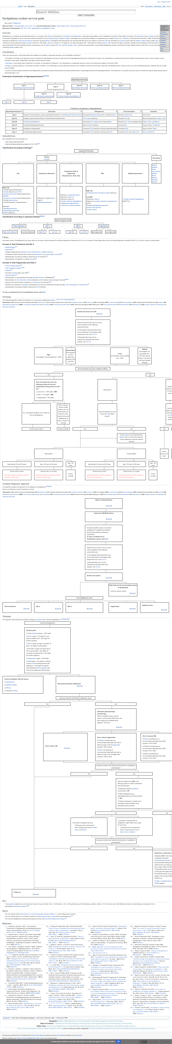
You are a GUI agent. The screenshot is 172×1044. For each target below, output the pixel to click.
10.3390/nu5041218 (104, 930)
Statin (158, 881)
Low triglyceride (111, 232)
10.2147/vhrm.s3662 (161, 971)
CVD (106, 40)
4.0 (9, 954)
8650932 (24, 1001)
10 (44, 216)
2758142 (28, 965)
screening (122, 40)
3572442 (31, 1007)
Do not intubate (100, 302)
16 (21, 265)
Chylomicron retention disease (70, 205)
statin (53, 28)
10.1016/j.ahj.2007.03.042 (100, 961)
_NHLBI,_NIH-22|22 (61, 299)
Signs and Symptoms (94, 1023)
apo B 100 (18, 192)
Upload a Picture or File (97, 1026)
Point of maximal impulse (110, 304)
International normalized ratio (10, 304)
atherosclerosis (42, 916)
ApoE (90, 125)
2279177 (115, 961)
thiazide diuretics (38, 277)
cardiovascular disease (25, 40)
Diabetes (155, 167)
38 (66, 918)
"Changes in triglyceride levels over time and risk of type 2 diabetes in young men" (66, 997)
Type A (7, 102)
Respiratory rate (136, 304)
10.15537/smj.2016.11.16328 (66, 932)
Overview (163, 32)
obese (14, 906)
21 (68, 279)
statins (48, 45)
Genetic (46, 159)
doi (31, 930)
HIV (39, 257)
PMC (24, 965)
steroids (32, 259)
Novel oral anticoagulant (81, 304)
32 (63, 619)
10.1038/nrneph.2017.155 (58, 950)
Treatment (163, 46)
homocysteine (24, 914)
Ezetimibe (159, 860)
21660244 (65, 942)
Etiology (8, 65)
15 (36, 258)
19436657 (149, 973)
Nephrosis (9, 249)
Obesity (154, 173)
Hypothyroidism (10, 247)
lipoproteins (38, 254)
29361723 (149, 965)
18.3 (59, 1003)
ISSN (18, 932)
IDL (126, 125)
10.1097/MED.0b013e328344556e (68, 969)
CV (105, 904)
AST (57, 45)
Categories (6, 1018)
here (44, 292)
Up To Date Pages (80, 1021)
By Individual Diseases (78, 1023)
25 (70, 299)
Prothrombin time (124, 304)
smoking (15, 690)
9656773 (16, 944)
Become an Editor (67, 1026)
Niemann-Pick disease (94, 207)
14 (47, 256)
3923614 (155, 1011)
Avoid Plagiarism (142, 1028)
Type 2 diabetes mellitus (13, 268)
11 (16, 246)
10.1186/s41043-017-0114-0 (100, 973)
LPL (111, 132)
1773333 (54, 963)
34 (67, 619)
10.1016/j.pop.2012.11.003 (16, 1007)
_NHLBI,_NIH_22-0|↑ (98, 947)
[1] (33, 26)
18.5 (64, 1003)
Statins (145, 121)
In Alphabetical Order (61, 1023)
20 (54, 277)
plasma (49, 36)
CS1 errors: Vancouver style (45, 1018)
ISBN (27, 993)
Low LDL (54, 232)
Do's (162, 48)
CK (66, 45)
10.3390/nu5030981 (56, 1007)
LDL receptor (87, 118)
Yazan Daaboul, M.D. (63, 26)
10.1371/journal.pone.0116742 (107, 995)
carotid (53, 916)
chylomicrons (128, 115)
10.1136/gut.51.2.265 (75, 961)
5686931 (96, 1005)
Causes (163, 36)
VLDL (29, 28)
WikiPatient (69, 1021)
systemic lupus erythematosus (31, 252)
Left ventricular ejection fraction (61, 304)
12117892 (65, 963)
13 (61, 253)
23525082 (81, 1007)
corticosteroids (21, 280)
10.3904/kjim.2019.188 (141, 985)
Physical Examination (111, 1023)
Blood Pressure (42, 302)
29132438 (97, 975)
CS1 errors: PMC (62, 1018)
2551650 (69, 1001)
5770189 (73, 950)
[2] (83, 26)
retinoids (29, 280)
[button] (169, 6)
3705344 (117, 930)
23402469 (13, 1009)
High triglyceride (96, 232)
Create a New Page (53, 1026)
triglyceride (116, 745)
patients (47, 40)
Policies (152, 1028)
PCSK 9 (5, 212)
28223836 (55, 991)
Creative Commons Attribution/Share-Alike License (30, 1038)
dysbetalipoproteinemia (44, 202)
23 (67, 299)
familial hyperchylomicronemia (72, 115)
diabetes (44, 668)
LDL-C (52, 43)
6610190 (155, 985)
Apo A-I (97, 199)
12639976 (19, 987)
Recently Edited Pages (96, 1021)
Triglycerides (103, 226)
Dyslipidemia (17, 23)
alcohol (14, 273)
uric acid (32, 914)
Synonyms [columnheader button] (51, 111)
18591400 (80, 1001)
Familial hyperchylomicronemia (24, 88)
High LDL (42, 232)
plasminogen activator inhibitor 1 (45, 914)
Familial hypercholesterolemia (44, 96)
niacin (75, 45)
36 (28, 905)
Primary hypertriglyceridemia (100, 88)
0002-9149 (25, 952)
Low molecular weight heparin (31, 304)
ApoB (109, 121)
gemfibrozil (155, 121)
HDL (22, 28)
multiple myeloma (46, 252)
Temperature (160, 304)
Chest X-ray (90, 302)
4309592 (96, 997)
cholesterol (67, 36)
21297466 (65, 971)
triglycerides (77, 36)
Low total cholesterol (28, 232)
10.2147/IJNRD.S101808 (58, 989)
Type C (48, 102)
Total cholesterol (19, 226)
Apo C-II (71, 197)
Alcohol (154, 165)
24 (68, 299)
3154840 (54, 971)
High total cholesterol (10, 232)
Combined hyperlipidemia (32, 121)
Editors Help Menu (81, 1026)
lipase (53, 198)
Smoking (154, 179)
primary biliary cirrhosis (53, 254)
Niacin (155, 128)
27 (74, 299)
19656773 (13, 967)
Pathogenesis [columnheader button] (99, 111)
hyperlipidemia (36, 28)
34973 (122, 938)
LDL (25, 28)
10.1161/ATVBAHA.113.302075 (155, 1003)
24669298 (149, 955)
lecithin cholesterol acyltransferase (106, 201)
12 (13, 249)
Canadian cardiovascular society (59, 302)
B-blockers (49, 277)
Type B (24, 102)
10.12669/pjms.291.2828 (142, 932)
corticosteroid (36, 282)
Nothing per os (96, 304)
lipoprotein (140, 36)
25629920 (107, 997)
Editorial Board (102, 1028)
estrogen (25, 284)
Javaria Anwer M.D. (76, 26)
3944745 (138, 955)
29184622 (107, 1005)
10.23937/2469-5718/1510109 (59, 981)
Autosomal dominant (9, 194)
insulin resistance (21, 906)
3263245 (115, 985)
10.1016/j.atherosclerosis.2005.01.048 (24, 979)
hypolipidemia (46, 28)
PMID (12, 944)
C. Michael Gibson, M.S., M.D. (22, 26)
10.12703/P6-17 (153, 953)
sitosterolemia (13, 200)
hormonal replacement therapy (54, 919)
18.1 (54, 1003)
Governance (113, 1028)
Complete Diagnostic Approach (163, 42)
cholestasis (125, 38)
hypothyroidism (54, 38)
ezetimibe (164, 881)
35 (69, 619)
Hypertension (10, 682)
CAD (108, 414)
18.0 (52, 1003)
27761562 (65, 934)
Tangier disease (92, 209)
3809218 (156, 932)
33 (65, 619)
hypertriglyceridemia (72, 203)
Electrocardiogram (127, 302)
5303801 (54, 934)
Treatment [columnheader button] (153, 111)
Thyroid (154, 182)
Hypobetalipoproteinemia (11, 210)
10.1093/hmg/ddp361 (15, 965)
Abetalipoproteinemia (10, 208)
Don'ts (162, 50)
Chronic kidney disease (13, 265)
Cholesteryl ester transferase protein (98, 193)
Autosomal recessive (10, 198)
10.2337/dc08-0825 (56, 1001)
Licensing (122, 1028)
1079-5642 (139, 1005)
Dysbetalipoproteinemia (79, 88)
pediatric (12, 904)
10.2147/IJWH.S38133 (141, 1011)
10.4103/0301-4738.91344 (100, 985)
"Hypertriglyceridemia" (59, 1005)
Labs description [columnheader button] (129, 111)
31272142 (139, 987)
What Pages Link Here (128, 1026)
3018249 (151, 993)
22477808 (162, 993)
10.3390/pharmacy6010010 (151, 963)
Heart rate (160, 302)
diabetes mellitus (64, 38)
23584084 (97, 932)
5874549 (138, 965)
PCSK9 (5, 196)
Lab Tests (123, 1023)
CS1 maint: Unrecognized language (23, 1018)
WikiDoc (61, 1021)
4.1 (11, 954)
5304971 (72, 989)
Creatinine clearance (77, 302)
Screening (163, 38)
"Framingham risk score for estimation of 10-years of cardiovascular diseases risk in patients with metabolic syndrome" (106, 969)
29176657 (55, 952)
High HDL (71, 232)
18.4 (62, 1003)
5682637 (116, 973)
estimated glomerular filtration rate (146, 302)
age (157, 40)
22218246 (97, 987)
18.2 (57, 1003)
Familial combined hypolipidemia (133, 199)
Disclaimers (131, 1028)
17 (22, 267)
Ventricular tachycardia (8, 307)
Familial (5, 192)
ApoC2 (113, 115)
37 (72, 915)
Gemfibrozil (156, 125)
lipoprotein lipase (95, 115)
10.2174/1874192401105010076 (65, 940)
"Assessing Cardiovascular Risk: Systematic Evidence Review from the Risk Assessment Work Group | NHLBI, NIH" (109, 949)
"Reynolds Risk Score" (99, 953)
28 (47, 486)
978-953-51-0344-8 (34, 993)
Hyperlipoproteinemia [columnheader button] (13, 111)
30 (50, 486)
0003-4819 (23, 932)
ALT (60, 45)
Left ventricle (45, 304)
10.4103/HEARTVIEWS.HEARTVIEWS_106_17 (106, 1003)
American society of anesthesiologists (24, 302)
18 (23, 267)
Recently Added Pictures (114, 1021)
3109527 (54, 942)
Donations (92, 1028)
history (139, 904)
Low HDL (84, 232)
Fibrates (101, 740)
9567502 (138, 942)
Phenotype (9, 63)
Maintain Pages (112, 1026)
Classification (164, 34)
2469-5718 (76, 981)
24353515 (139, 934)
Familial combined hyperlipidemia (68, 96)
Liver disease (156, 171)
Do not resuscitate (113, 302)
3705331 (69, 1007)
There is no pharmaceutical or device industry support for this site (40, 1028)
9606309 (155, 948)
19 (11, 270)
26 (72, 299)
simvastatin (166, 860)
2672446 (138, 973)
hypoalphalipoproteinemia (100, 205)
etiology (151, 36)
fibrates (70, 45)
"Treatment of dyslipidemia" (158, 951)
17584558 (97, 963)
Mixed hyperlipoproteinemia (121, 88)
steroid (116, 38)
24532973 (139, 1013)
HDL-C (78, 226)
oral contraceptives (72, 284)
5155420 (100, 944)
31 (61, 619)
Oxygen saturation (150, 304)
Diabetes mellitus (11, 685)
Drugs (154, 169)
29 (49, 486)
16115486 (13, 981)
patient (12, 47)
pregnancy (83, 284)
